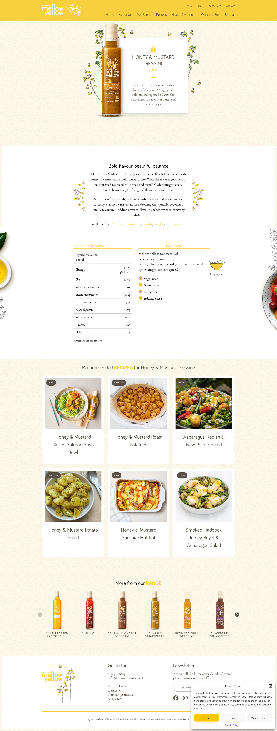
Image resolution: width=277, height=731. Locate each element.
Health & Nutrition (184, 14)
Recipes (161, 14)
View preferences (259, 717)
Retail (200, 6)
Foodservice (214, 6)
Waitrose (118, 224)
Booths (147, 224)
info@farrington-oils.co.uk (126, 678)
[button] (270, 686)
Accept (206, 717)
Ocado (158, 224)
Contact (230, 6)
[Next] (237, 615)
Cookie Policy (232, 725)
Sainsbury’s (133, 224)
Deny (233, 717)
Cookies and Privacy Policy (151, 719)
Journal (229, 14)
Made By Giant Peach (178, 719)
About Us (125, 14)
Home (109, 14)
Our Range (143, 14)
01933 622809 (116, 674)
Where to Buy (210, 14)
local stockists (176, 224)
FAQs (189, 6)
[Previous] (40, 615)
